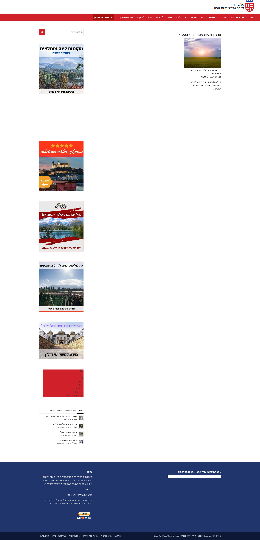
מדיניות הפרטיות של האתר (79, 494)
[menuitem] (250, 17)
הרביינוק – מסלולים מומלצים (65, 424)
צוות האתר (87, 489)
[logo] (233, 7)
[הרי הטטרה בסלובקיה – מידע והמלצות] (202, 53)
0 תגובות (204, 77)
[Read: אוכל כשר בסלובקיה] (81, 441)
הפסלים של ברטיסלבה (67, 432)
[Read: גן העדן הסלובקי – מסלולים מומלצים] (81, 418)
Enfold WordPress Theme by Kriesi (166, 536)
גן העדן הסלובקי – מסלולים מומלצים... (61, 416)
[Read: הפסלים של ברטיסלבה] (81, 434)
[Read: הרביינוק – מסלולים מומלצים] (81, 426)
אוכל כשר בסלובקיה (68, 440)
